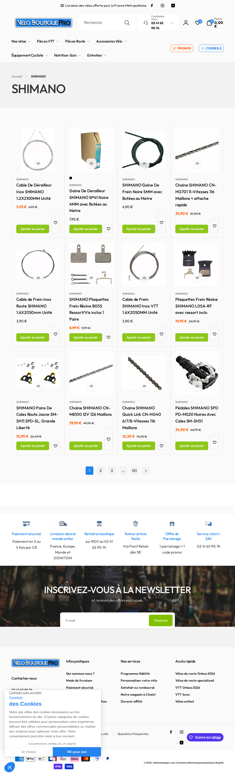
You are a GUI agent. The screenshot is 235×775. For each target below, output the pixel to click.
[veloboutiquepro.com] (35, 665)
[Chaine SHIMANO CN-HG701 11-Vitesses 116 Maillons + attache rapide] (197, 163)
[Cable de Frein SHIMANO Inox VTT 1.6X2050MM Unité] (144, 278)
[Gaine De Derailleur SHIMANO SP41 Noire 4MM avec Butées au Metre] (91, 163)
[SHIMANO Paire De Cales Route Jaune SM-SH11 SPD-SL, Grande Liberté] (38, 386)
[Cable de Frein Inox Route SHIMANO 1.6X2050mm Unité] (38, 278)
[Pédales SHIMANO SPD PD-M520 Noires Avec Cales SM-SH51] (197, 386)
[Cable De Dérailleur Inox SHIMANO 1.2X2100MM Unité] (38, 163)
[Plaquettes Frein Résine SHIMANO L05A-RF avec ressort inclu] (197, 278)
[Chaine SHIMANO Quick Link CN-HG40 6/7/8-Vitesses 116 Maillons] (144, 386)
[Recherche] (127, 22)
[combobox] (106, 23)
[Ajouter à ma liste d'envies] (55, 222)
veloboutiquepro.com (164, 762)
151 (134, 470)
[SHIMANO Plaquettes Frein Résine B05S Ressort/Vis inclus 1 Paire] (91, 278)
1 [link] (89, 470)
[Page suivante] (146, 470)
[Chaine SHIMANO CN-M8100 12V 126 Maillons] (91, 386)
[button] (215, 22)
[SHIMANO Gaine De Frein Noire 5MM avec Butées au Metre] (144, 163)
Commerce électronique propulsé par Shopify (200, 762)
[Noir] (70, 178)
